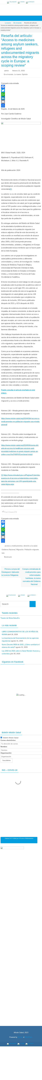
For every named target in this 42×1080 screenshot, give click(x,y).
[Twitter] (21, 2)
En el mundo (18, 23)
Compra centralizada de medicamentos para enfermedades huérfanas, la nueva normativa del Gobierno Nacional (31, 574)
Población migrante (31, 548)
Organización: (6, 750)
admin (6, 70)
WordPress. (29, 1034)
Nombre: (4, 744)
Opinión (25, 74)
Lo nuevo (8, 23)
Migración (20, 548)
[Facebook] (12, 2)
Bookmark (8, 555)
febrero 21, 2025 (18, 70)
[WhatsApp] (21, 93)
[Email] (21, 101)
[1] (11, 188)
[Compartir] (21, 104)
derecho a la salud (30, 545)
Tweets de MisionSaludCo (10, 615)
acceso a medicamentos (14, 545)
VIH (3, 551)
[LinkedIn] (30, 2)
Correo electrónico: (8, 737)
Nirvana (20, 1034)
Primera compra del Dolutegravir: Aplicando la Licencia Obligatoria (10, 569)
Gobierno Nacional (8, 548)
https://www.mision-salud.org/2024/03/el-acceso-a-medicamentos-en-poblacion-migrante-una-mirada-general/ (20, 420)
